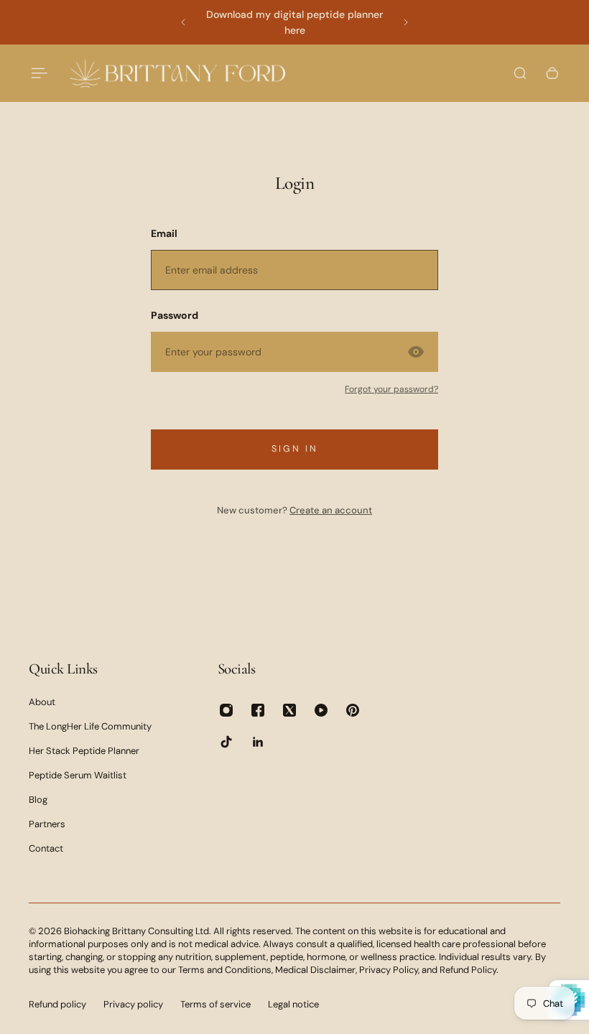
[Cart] (552, 73)
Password (174, 315)
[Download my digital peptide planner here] (294, 22)
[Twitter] (289, 710)
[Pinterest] (352, 710)
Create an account (330, 510)
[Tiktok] (226, 742)
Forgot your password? (391, 389)
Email (164, 233)
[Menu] (37, 73)
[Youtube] (321, 710)
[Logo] (177, 73)
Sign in (295, 449)
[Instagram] (226, 710)
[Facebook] (258, 710)
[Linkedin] (258, 742)
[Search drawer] (520, 73)
